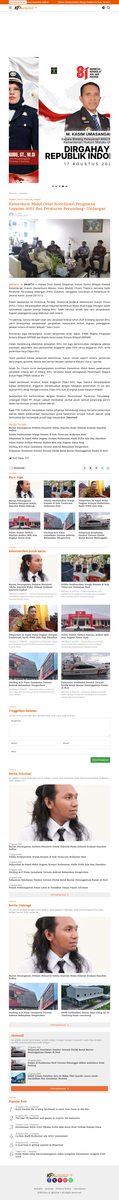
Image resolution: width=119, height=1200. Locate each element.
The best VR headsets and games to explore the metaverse (47, 1118)
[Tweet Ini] (90, 468)
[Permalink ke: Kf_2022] (11, 214)
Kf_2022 (18, 213)
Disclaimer (80, 1188)
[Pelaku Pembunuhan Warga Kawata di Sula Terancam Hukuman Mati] (59, 489)
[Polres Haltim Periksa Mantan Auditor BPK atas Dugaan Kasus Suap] (24, 521)
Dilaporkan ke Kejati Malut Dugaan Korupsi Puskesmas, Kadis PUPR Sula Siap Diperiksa (57, 438)
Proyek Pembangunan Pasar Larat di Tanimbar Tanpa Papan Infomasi (48, 887)
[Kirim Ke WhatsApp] (108, 468)
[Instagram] (65, 1180)
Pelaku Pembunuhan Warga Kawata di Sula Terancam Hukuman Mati (59, 2)
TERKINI (37, 199)
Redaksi (38, 1188)
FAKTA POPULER (24, 199)
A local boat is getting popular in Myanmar (39, 1145)
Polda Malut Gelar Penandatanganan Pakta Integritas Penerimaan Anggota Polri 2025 (60, 1155)
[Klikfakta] (25, 7)
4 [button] (63, 186)
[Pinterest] (60, 1180)
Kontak (49, 1188)
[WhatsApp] (70, 1180)
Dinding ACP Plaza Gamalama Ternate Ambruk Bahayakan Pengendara (48, 446)
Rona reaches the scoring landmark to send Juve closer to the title (52, 1109)
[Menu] (11, 7)
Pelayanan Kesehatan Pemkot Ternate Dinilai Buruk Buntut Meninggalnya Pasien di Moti (58, 451)
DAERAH (12, 199)
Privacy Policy (63, 1188)
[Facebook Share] (85, 468)
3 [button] (59, 186)
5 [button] (66, 186)
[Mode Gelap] (103, 7)
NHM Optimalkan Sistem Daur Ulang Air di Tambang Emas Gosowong (85, 1014)
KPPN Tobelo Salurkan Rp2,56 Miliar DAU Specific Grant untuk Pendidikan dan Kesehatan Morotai (63, 1077)
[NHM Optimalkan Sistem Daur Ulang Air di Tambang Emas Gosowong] (85, 996)
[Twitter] (54, 1180)
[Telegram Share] (102, 468)
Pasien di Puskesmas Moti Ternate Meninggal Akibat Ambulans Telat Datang (66, 1064)
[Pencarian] (108, 7)
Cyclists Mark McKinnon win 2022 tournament (41, 1136)
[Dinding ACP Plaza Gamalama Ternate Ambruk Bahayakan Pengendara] (59, 521)
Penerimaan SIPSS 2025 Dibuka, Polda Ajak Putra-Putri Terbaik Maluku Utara (58, 1127)
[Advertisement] (59, 32)
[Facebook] (49, 1180)
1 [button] (53, 186)
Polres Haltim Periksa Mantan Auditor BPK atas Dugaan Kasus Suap (46, 442)
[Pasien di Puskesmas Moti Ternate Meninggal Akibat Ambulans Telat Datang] (18, 1065)
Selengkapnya (58, 894)
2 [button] (56, 186)
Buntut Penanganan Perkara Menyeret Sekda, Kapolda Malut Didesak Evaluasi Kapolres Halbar (57, 429)
